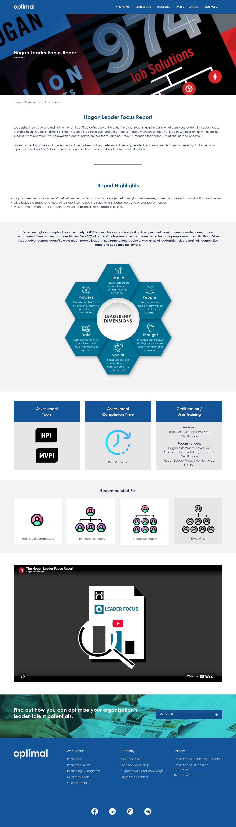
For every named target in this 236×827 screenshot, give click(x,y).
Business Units (144, 6)
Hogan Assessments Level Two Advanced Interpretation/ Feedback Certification (189, 452)
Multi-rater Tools (78, 777)
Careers (194, 6)
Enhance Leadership (134, 765)
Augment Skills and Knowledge (142, 771)
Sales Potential (77, 783)
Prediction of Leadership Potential (197, 759)
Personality (74, 759)
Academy (127, 751)
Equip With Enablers (134, 777)
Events (180, 6)
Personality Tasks (78, 765)
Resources (163, 6)
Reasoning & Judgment (83, 771)
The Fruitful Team (185, 775)
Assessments (75, 751)
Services (179, 751)
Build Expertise (130, 759)
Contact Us (211, 6)
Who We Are (122, 6)
